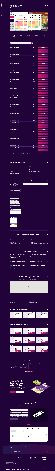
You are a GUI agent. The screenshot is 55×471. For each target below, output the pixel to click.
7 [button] (15, 21)
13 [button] (26, 21)
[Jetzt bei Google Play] (44, 457)
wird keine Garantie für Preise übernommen (28, 446)
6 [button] (30, 21)
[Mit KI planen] (1, 9)
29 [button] (17, 26)
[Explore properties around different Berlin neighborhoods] (47, 324)
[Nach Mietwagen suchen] (1, 6)
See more (46, 327)
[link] (18, 333)
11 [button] (22, 21)
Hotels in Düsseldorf (31, 436)
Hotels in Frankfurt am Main (14, 436)
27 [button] (30, 26)
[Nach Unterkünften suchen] (1, 5)
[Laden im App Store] (44, 459)
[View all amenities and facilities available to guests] (47, 162)
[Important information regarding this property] (47, 234)
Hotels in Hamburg (13, 434)
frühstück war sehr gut (17, 203)
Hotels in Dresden (31, 435)
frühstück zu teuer (16, 200)
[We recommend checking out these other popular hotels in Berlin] (47, 309)
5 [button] (24, 19)
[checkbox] (13, 218)
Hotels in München (13, 435)
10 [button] (37, 21)
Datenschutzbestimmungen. (13, 421)
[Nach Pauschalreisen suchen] (1, 8)
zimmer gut (11, 200)
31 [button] (37, 26)
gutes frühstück (17, 205)
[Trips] (1, 12)
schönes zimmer (12, 203)
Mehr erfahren (33, 152)
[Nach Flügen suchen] (1, 3)
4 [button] (39, 19)
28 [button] (15, 26)
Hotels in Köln (30, 434)
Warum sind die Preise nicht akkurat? (15, 451)
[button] (1, 1)
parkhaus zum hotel (12, 205)
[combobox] (19, 410)
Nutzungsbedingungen (22, 420)
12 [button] (24, 21)
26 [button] (28, 26)
